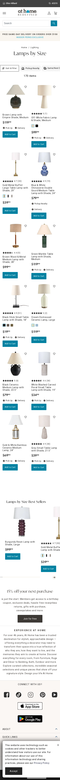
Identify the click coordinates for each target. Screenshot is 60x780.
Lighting (35, 47)
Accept (14, 771)
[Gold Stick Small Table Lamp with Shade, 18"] (12, 325)
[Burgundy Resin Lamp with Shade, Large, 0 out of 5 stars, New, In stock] (21, 521)
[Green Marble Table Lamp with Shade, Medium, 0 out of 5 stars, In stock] (44, 236)
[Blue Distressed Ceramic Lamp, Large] (37, 325)
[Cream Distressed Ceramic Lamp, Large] (33, 325)
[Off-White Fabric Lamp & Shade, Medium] (33, 125)
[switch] (25, 87)
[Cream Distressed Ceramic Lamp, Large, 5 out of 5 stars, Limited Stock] (44, 296)
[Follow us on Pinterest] (42, 695)
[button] (27, 13)
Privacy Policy (41, 763)
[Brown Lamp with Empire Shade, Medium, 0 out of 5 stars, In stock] (16, 97)
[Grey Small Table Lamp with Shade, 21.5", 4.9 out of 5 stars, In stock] (44, 427)
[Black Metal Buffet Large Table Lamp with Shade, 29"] (8, 196)
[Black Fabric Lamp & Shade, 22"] (37, 125)
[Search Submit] (54, 23)
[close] (58, 745)
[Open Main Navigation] (4, 13)
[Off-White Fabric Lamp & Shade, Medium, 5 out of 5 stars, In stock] (44, 97)
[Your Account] (49, 13)
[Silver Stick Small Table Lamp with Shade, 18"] (8, 325)
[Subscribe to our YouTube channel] (54, 695)
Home (24, 47)
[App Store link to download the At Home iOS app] (30, 706)
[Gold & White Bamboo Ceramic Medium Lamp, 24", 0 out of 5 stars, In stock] (16, 427)
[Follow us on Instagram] (30, 695)
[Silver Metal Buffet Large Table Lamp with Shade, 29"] (12, 196)
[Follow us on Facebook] (6, 695)
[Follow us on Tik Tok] (18, 695)
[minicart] (55, 13)
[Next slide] (54, 577)
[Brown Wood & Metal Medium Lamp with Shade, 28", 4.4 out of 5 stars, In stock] (16, 236)
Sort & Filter (11, 68)
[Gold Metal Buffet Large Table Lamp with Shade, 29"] (4, 196)
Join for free (30, 618)
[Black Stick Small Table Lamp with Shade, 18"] (4, 325)
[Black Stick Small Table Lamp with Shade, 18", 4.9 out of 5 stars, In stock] (16, 296)
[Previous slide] (50, 577)
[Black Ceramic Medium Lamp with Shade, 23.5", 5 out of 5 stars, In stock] (16, 364)
